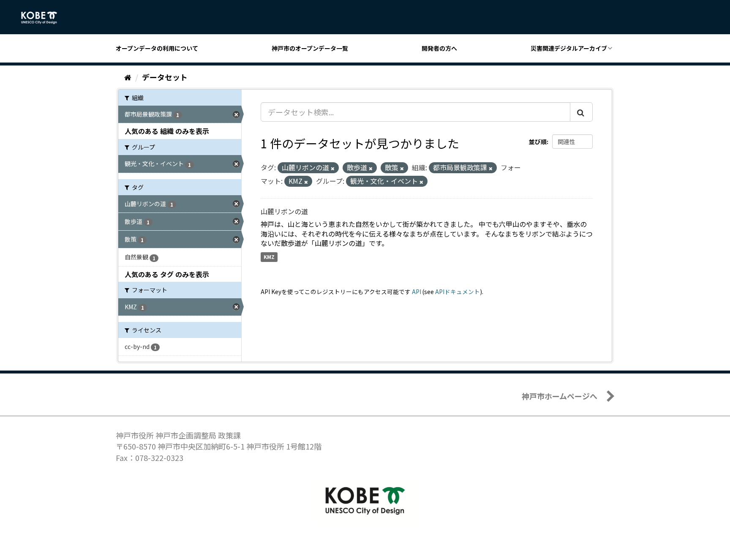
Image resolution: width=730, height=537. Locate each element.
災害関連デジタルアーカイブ (569, 48)
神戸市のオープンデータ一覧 (310, 48)
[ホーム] (127, 76)
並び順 (538, 141)
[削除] (333, 168)
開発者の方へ (439, 48)
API (416, 291)
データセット (165, 76)
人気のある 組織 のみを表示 (167, 131)
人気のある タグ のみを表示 (167, 274)
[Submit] (581, 112)
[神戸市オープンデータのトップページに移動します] (43, 17)
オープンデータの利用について (157, 48)
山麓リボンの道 (284, 211)
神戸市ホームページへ (559, 395)
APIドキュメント (457, 291)
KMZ (269, 256)
